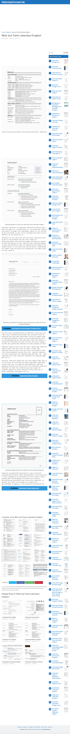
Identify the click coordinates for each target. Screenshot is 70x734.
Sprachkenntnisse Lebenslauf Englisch (57, 339)
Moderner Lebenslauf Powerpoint (55, 521)
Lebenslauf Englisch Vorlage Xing (56, 243)
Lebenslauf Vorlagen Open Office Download (56, 236)
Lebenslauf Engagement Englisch (55, 320)
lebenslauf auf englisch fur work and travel (12, 588)
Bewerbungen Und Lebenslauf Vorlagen (57, 216)
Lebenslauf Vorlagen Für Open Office (35, 662)
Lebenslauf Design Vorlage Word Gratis (57, 396)
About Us (50, 727)
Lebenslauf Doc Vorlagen (9, 617)
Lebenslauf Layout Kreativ (32, 617)
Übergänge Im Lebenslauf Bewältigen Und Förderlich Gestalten (56, 106)
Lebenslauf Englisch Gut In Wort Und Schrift (57, 501)
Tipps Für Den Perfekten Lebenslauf (56, 488)
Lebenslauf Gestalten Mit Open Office (57, 455)
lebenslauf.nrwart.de (13, 2)
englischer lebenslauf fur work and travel (14, 586)
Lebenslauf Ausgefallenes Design (56, 514)
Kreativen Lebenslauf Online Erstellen (57, 389)
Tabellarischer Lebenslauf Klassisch (56, 128)
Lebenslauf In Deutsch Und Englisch (56, 115)
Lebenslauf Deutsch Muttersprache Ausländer (57, 633)
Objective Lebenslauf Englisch (55, 620)
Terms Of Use (44, 727)
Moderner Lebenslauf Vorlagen (55, 403)
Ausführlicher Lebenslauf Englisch (56, 689)
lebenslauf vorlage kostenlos (35, 729)
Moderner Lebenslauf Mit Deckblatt (56, 370)
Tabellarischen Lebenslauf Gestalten (56, 462)
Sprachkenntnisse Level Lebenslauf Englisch (57, 640)
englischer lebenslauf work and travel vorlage (36, 586)
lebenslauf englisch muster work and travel (33, 588)
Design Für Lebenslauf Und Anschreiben (56, 230)
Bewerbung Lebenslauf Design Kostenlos (57, 613)
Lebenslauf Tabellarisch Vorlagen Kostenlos (57, 307)
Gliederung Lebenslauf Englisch (55, 540)
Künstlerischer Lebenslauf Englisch (56, 275)
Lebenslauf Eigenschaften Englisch (56, 190)
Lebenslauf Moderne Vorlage (33, 639)
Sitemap (20, 727)
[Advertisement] (35, 19)
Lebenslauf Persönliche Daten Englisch (57, 282)
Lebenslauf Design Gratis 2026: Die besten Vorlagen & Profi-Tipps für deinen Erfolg (57, 592)
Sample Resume (46, 729)
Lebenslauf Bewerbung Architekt (55, 197)
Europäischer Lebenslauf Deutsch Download (14, 662)
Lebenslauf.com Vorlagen (9, 639)
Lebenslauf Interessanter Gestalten (56, 655)
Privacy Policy (37, 727)
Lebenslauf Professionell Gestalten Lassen (57, 442)
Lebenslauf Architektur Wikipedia (55, 416)
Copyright (30, 727)
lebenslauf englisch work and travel (10, 590)
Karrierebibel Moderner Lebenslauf (56, 577)
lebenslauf (5, 38)
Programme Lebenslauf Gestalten (55, 696)
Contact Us (24, 727)
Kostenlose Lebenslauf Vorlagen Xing (56, 703)
